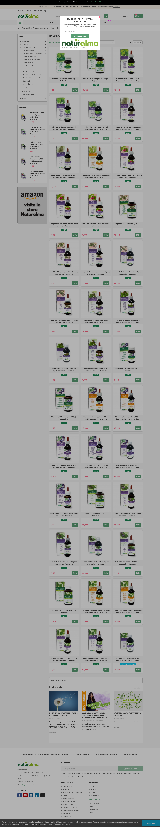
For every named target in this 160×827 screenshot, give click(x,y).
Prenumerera (80, 36)
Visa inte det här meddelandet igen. (77, 48)
